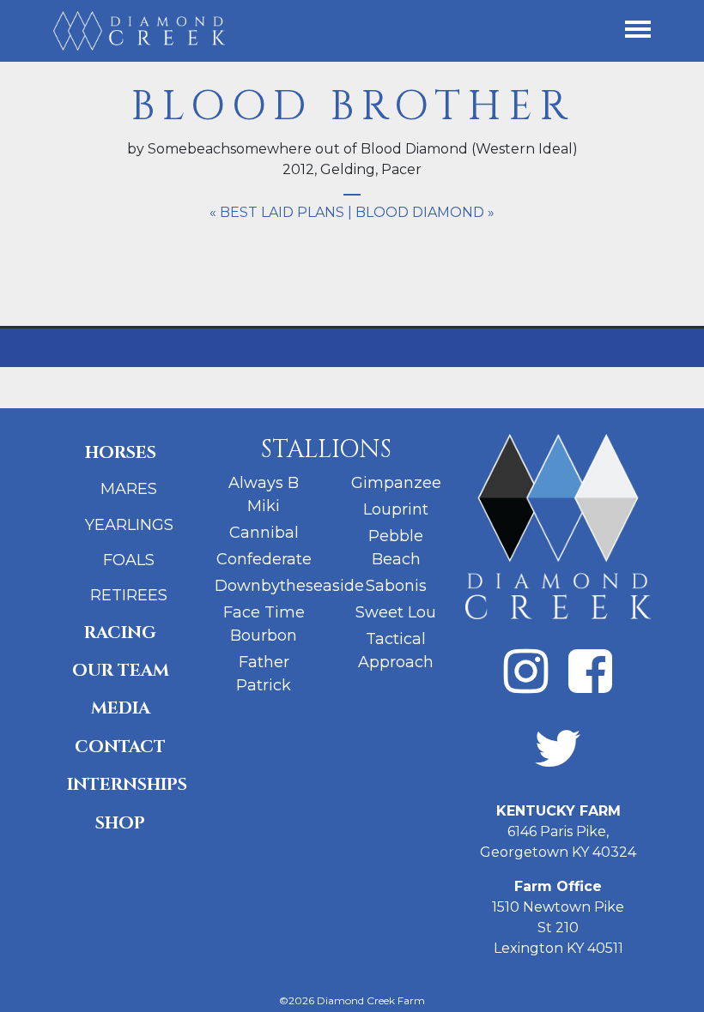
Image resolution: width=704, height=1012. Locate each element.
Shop (120, 822)
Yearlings (129, 524)
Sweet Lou (395, 612)
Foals (129, 560)
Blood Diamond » (425, 212)
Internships (127, 784)
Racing (120, 632)
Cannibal (264, 532)
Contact (120, 746)
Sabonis (396, 585)
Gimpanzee (396, 482)
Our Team (120, 670)
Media (120, 708)
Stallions (326, 450)
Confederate (264, 559)
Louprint (395, 509)
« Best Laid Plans (276, 212)
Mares (128, 488)
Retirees (128, 595)
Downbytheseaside (289, 585)
